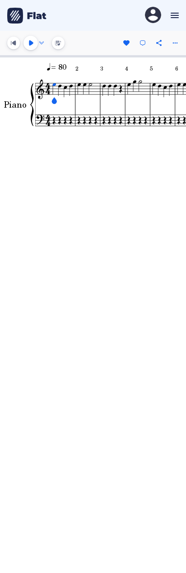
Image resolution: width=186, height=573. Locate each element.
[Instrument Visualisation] (58, 43)
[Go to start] (13, 43)
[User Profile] (153, 15)
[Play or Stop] (30, 43)
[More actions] (175, 43)
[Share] (159, 43)
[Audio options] (41, 43)
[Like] (126, 43)
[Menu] (173, 15)
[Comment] (143, 43)
